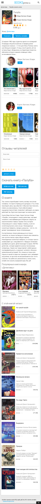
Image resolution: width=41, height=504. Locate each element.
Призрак (19, 446)
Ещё (20, 62)
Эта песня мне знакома (10, 89)
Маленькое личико (23, 377)
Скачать (7, 36)
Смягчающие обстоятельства (26, 469)
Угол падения (24, 292)
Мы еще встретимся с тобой (26, 89)
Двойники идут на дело (24, 331)
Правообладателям (8, 501)
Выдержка (20, 423)
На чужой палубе (22, 308)
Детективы (10, 31)
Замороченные (24, 134)
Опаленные (8, 134)
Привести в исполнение (24, 354)
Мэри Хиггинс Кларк (24, 16)
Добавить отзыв (9, 174)
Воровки (9, 292)
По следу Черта (21, 400)
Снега (37, 134)
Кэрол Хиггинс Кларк (24, 20)
